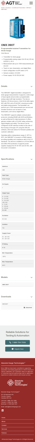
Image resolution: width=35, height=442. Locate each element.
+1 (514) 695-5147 (12, 404)
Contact (4, 425)
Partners (4, 433)
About (3, 421)
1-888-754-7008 (19, 342)
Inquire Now (19, 349)
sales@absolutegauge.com (13, 406)
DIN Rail (28, 7)
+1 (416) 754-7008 (11, 402)
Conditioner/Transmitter (18, 7)
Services (4, 429)
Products (8, 7)
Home (2, 7)
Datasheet (29, 307)
